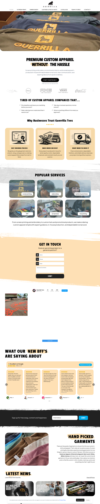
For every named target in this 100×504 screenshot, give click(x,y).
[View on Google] (7, 397)
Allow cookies (80, 500)
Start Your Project (50, 80)
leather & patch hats (82, 194)
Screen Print (21, 9)
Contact (87, 9)
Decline (88, 500)
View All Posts (91, 477)
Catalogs (64, 9)
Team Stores (76, 9)
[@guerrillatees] (34, 290)
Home (11, 9)
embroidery (55, 194)
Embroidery (34, 9)
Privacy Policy (63, 500)
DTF (27, 214)
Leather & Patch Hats (49, 9)
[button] (6, 384)
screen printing (27, 194)
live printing (83, 214)
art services (55, 214)
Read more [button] (11, 392)
